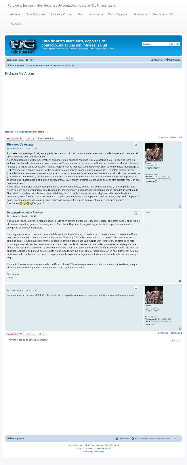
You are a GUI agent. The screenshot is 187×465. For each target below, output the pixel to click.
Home (16, 14)
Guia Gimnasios (35, 14)
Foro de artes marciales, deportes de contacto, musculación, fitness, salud (62, 5)
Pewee (148, 163)
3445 (156, 174)
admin (41, 132)
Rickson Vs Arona (19, 73)
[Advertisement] (93, 103)
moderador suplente (28, 132)
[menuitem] (29, 60)
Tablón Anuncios (117, 14)
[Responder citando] (135, 145)
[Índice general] (24, 45)
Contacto (16, 23)
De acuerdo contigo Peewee (25, 212)
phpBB (86, 445)
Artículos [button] (94, 14)
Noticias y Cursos (61, 14)
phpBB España (104, 448)
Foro (80, 14)
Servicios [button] (139, 14)
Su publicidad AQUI (163, 14)
